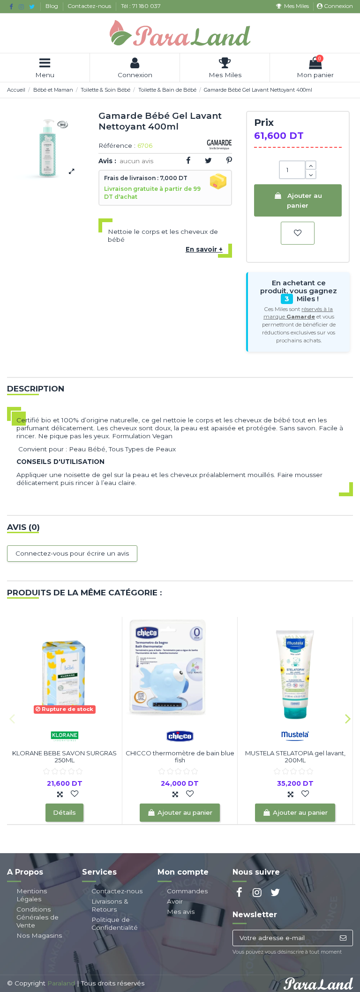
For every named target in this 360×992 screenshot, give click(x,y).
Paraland (61, 983)
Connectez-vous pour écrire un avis (72, 553)
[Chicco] (180, 735)
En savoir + (204, 249)
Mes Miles (296, 5)
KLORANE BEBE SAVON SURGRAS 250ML (64, 756)
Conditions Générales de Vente (37, 917)
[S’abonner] (342, 938)
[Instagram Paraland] (21, 6)
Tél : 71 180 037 (141, 5)
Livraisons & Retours (109, 905)
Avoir (175, 901)
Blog (52, 5)
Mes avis (181, 911)
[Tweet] (208, 160)
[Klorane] (65, 735)
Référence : (116, 146)
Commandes (187, 891)
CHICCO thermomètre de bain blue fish (180, 756)
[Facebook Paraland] (11, 6)
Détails (64, 812)
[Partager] (188, 160)
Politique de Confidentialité (114, 923)
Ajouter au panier (304, 200)
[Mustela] (295, 735)
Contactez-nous (90, 5)
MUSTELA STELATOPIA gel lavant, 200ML (295, 756)
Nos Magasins (39, 935)
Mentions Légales (31, 895)
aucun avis (136, 161)
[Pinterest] (229, 160)
